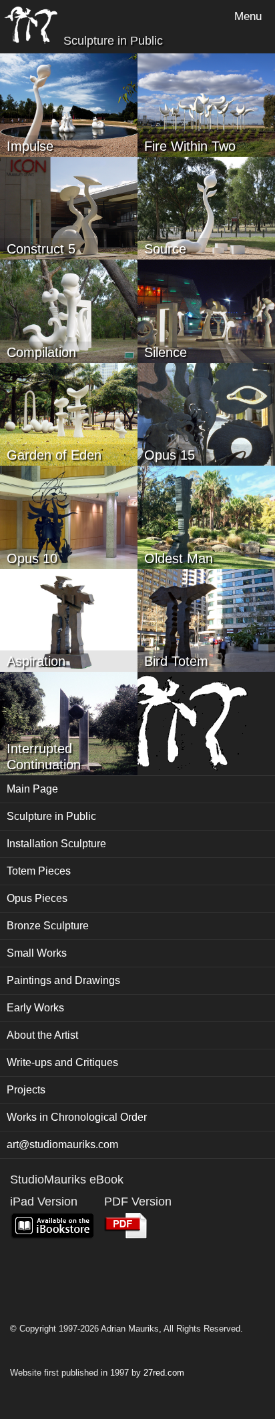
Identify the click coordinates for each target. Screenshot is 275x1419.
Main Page (32, 789)
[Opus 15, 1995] (206, 413)
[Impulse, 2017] (69, 103)
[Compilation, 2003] (69, 310)
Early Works (35, 1007)
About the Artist (42, 1035)
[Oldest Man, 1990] (206, 516)
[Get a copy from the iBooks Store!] (52, 1226)
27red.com (164, 1373)
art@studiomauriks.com (62, 1144)
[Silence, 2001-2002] (206, 310)
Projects (26, 1089)
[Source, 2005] (206, 207)
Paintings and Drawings (63, 980)
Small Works (37, 953)
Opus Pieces (37, 898)
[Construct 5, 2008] (69, 207)
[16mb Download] (126, 1226)
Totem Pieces (39, 871)
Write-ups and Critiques (62, 1062)
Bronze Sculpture (48, 925)
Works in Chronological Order (77, 1117)
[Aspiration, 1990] (69, 619)
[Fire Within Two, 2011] (206, 103)
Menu (248, 16)
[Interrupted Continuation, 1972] (69, 722)
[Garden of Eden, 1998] (69, 413)
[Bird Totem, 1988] (206, 619)
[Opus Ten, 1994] (69, 516)
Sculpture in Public (51, 816)
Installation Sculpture (56, 843)
